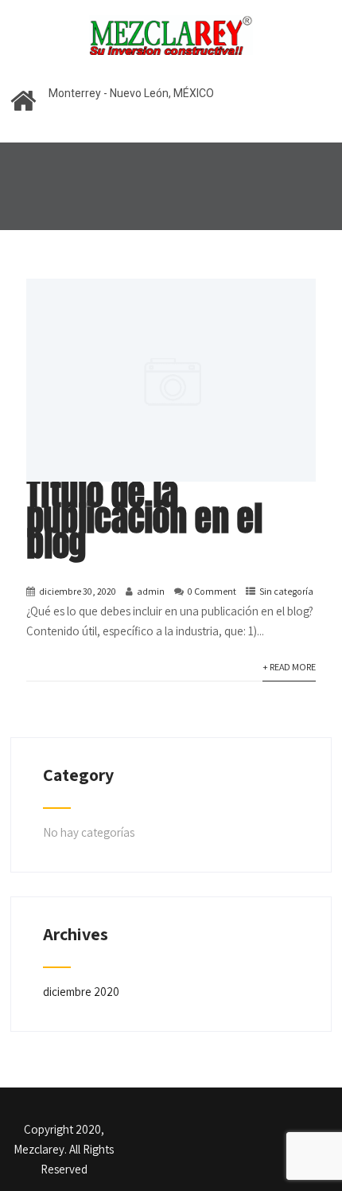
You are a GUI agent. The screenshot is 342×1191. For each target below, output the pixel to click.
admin (151, 591)
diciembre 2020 (81, 991)
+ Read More (289, 667)
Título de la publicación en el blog (144, 518)
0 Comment (212, 591)
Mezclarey (39, 1149)
